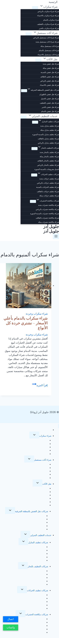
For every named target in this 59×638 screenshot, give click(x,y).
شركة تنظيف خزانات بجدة (49, 179)
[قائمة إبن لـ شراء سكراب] (35, 7)
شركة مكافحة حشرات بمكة (48, 222)
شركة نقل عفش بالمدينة (50, 72)
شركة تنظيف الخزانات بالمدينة (47, 187)
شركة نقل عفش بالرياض (49, 81)
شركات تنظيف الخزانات (37, 590)
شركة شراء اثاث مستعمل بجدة (47, 42)
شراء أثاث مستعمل (42, 460)
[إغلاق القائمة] (58, 426)
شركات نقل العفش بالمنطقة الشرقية (31, 511)
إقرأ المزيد (40, 385)
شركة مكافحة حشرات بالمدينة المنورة (44, 213)
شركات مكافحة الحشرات (36, 614)
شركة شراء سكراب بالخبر (49, 28)
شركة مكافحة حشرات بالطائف (47, 218)
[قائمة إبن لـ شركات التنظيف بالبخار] (34, 148)
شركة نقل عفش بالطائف (49, 76)
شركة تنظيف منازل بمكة (49, 130)
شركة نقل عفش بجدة (51, 64)
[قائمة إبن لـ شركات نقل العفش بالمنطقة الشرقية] (24, 90)
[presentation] (25, 285)
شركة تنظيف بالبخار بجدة (49, 152)
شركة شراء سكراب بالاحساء (48, 15)
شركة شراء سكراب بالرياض (48, 11)
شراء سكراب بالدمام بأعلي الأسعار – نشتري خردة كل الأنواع (26, 322)
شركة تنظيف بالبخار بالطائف (48, 161)
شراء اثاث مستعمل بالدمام (49, 50)
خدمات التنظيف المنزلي (40, 535)
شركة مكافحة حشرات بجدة (48, 205)
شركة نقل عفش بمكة (51, 68)
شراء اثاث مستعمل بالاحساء (48, 54)
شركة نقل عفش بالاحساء (49, 85)
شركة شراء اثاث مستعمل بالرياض (46, 37)
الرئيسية (47, 429)
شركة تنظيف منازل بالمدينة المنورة (45, 134)
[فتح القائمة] (56, 236)
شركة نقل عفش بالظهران (49, 94)
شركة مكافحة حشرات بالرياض (47, 209)
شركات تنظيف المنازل (38, 542)
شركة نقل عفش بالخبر (50, 107)
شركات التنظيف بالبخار (38, 566)
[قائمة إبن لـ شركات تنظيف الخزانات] (34, 174)
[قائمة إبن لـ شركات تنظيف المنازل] (35, 122)
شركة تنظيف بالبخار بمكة (49, 156)
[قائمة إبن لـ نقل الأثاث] (38, 60)
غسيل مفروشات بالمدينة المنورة (46, 169)
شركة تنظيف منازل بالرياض (48, 143)
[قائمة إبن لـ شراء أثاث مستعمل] (29, 33)
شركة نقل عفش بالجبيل (50, 98)
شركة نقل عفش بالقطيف (49, 103)
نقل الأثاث (46, 484)
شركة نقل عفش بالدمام (50, 111)
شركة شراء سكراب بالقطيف (48, 24)
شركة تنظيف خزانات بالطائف (48, 191)
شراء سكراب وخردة (37, 313)
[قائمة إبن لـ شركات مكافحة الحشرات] (33, 201)
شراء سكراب (45, 435)
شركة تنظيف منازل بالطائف (48, 138)
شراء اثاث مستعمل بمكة (50, 46)
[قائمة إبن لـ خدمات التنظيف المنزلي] (24, 117)
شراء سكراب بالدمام (51, 20)
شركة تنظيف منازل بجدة (49, 126)
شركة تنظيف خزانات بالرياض (48, 183)
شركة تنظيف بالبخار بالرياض (48, 165)
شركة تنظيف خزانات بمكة (49, 196)
